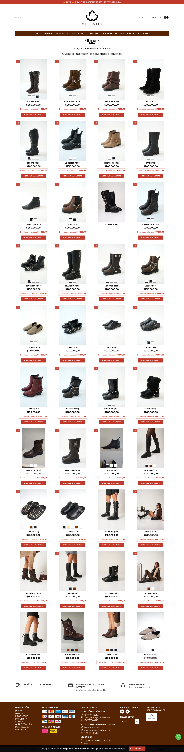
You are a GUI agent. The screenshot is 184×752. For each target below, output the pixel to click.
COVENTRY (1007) (33, 286)
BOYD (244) (150, 347)
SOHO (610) (112, 470)
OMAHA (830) (151, 532)
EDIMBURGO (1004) (72, 101)
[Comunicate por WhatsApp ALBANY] (178, 737)
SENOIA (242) (72, 532)
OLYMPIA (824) (111, 593)
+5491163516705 (91, 727)
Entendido (136, 749)
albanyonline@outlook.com (97, 717)
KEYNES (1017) (33, 101)
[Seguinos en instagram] (122, 711)
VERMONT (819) (111, 532)
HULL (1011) (72, 224)
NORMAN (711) (150, 470)
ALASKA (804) (111, 224)
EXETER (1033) (72, 409)
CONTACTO (92, 34)
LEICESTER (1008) (72, 163)
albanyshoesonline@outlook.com (99, 730)
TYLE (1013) (111, 347)
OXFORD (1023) (33, 163)
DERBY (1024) (72, 347)
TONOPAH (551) (150, 655)
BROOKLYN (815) (33, 593)
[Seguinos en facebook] (128, 711)
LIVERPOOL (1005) (111, 101)
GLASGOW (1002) (72, 286)
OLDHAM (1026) (33, 347)
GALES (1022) (150, 101)
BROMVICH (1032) (111, 409)
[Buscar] (36, 17)
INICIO (39, 34)
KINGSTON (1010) (33, 470)
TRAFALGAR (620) (33, 224)
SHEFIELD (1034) (111, 163)
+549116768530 (91, 715)
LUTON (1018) (33, 409)
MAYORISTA (77, 34)
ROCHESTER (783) (72, 655)
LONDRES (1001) (112, 286)
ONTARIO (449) (150, 593)
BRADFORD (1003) (72, 470)
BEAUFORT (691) (33, 655)
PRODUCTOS (62, 34)
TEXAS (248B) (111, 655)
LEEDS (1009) (150, 286)
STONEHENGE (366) (150, 224)
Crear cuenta (143, 18)
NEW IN (49, 34)
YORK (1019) (150, 409)
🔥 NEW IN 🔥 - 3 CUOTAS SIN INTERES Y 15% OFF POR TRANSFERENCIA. (92, 2)
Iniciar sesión (155, 18)
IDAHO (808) (72, 593)
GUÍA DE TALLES (109, 34)
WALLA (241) (33, 532)
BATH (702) (151, 163)
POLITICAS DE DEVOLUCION (134, 34)
